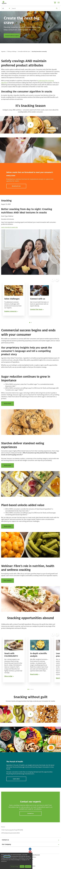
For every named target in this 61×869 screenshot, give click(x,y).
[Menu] (58, 2)
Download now (16, 186)
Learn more (4, 227)
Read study (34, 674)
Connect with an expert (12, 35)
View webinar (8, 580)
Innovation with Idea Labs (24, 51)
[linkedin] (30, 849)
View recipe (8, 676)
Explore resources (10, 311)
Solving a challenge (11, 51)
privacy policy (7, 856)
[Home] (4, 4)
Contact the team (36, 309)
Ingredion (3, 51)
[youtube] (30, 852)
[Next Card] (57, 279)
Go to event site (13, 227)
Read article (7, 403)
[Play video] (30, 125)
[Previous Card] (52, 279)
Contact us (30, 813)
